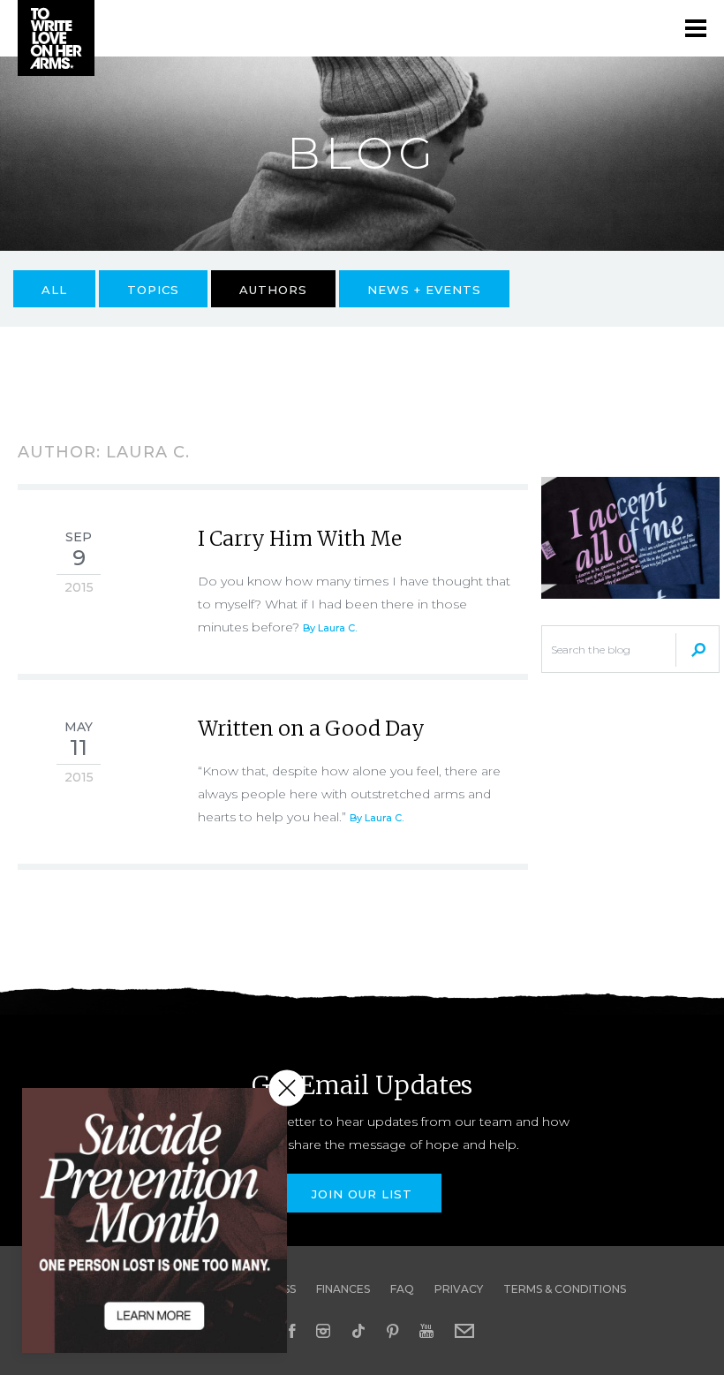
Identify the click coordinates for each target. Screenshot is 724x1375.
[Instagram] (323, 1331)
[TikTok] (358, 1331)
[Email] (464, 1331)
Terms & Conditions (564, 1289)
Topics (153, 290)
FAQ (402, 1289)
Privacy (458, 1289)
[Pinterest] (392, 1331)
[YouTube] (426, 1331)
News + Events (424, 290)
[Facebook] (292, 1331)
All (54, 290)
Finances (343, 1289)
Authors (273, 290)
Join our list (362, 1194)
